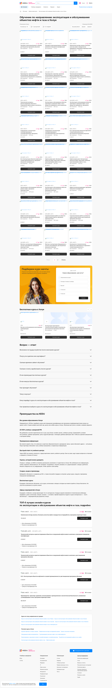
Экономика (42, 678)
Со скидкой (48, 26)
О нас (78, 660)
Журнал (52, 7)
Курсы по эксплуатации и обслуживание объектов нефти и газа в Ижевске (71, 621)
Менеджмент (43, 671)
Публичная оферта (81, 667)
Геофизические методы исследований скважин (49, 631)
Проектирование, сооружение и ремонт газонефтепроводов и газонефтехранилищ (39, 637)
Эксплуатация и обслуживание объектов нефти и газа (33, 640)
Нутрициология (43, 660)
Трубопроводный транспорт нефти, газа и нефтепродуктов (52, 634)
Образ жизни (43, 667)
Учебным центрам (61, 662)
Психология (42, 676)
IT (40, 665)
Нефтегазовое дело (50, 640)
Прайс (78, 677)
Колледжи (42, 658)
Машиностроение (44, 669)
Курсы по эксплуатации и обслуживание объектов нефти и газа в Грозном (37, 621)
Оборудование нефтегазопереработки (29, 634)
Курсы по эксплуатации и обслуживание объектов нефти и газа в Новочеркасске (39, 624)
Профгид (59, 660)
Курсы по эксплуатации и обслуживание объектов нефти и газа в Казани (70, 618)
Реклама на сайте (81, 675)
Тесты (58, 671)
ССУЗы (21, 660)
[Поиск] (75, 3)
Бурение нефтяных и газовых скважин (29, 631)
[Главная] (20, 11)
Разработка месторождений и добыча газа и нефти (70, 637)
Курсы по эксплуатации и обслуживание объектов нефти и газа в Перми (37, 618)
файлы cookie (12, 683)
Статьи (58, 658)
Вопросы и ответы (81, 662)
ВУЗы (21, 658)
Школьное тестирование (62, 667)
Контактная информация (82, 658)
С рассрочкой (36, 26)
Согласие (79, 672)
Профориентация (44, 673)
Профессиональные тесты (62, 665)
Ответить (83, 298)
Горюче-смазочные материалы (67, 631)
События (45, 7)
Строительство (43, 680)
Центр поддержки (82, 655)
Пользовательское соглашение (84, 665)
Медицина (42, 662)
